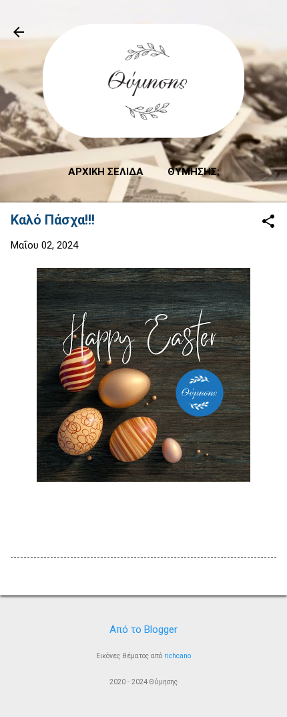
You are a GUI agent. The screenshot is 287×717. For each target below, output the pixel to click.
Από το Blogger (143, 629)
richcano (177, 656)
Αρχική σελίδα (106, 172)
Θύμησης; (194, 172)
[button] (268, 222)
